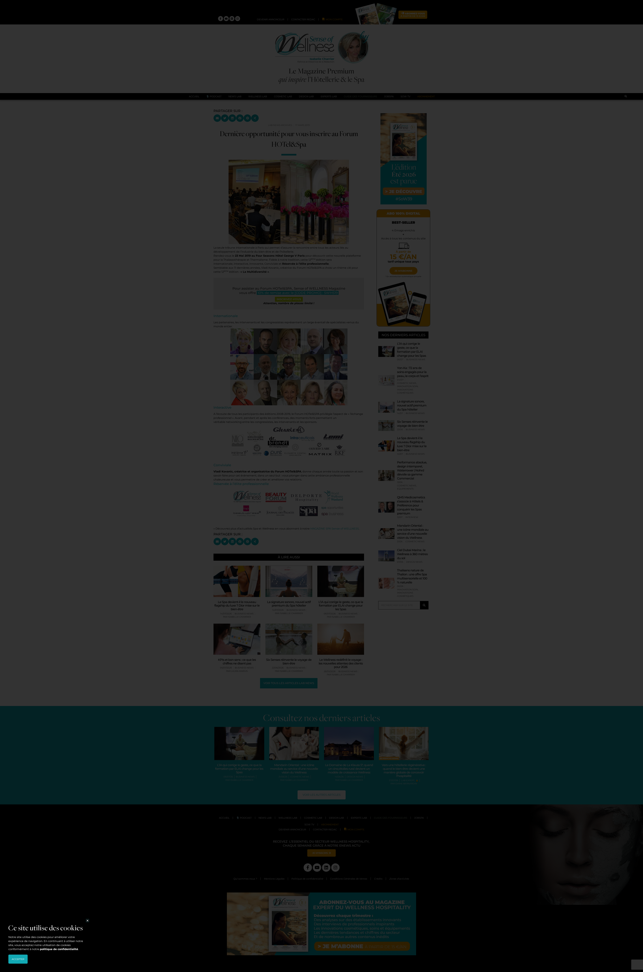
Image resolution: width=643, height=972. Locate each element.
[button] (87, 920)
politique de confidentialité (59, 949)
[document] (321, 486)
